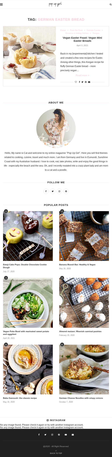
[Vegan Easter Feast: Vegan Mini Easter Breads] (29, 52)
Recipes (96, 33)
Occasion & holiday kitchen (77, 33)
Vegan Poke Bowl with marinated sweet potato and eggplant (26, 332)
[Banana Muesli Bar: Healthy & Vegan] (84, 236)
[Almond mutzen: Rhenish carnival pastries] (84, 303)
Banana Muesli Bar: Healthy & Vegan (77, 264)
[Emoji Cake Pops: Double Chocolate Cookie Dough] (28, 236)
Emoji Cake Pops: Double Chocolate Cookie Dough (25, 266)
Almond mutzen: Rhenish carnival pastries (80, 331)
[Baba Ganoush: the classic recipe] (28, 369)
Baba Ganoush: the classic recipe (20, 398)
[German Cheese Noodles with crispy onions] (84, 369)
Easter (63, 30)
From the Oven (76, 30)
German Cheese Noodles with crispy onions (81, 398)
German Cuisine (93, 30)
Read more (81, 75)
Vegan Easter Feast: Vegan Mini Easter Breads (82, 39)
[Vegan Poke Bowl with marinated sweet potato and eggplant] (28, 303)
